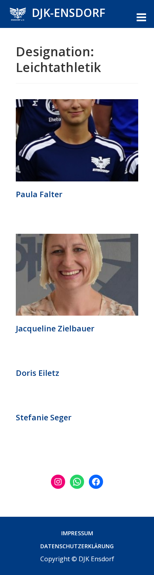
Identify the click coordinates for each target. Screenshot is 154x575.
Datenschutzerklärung (77, 546)
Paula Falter (39, 194)
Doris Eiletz (37, 373)
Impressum (77, 533)
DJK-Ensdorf (68, 12)
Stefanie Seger (43, 417)
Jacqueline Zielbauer (55, 328)
